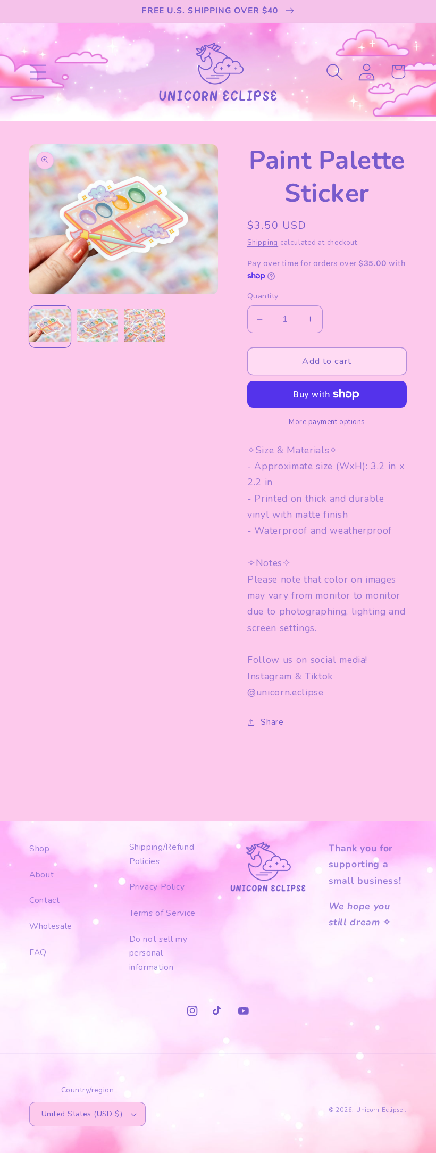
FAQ (38, 952)
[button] (38, 71)
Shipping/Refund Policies (162, 854)
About (41, 874)
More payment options (327, 422)
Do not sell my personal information (158, 953)
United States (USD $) (81, 1114)
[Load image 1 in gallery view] (50, 326)
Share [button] (272, 721)
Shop (39, 848)
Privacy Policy (157, 886)
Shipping (262, 242)
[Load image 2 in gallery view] (97, 326)
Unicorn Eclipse (379, 1110)
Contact (44, 900)
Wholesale (50, 926)
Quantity (263, 296)
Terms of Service (162, 912)
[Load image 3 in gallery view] (144, 326)
